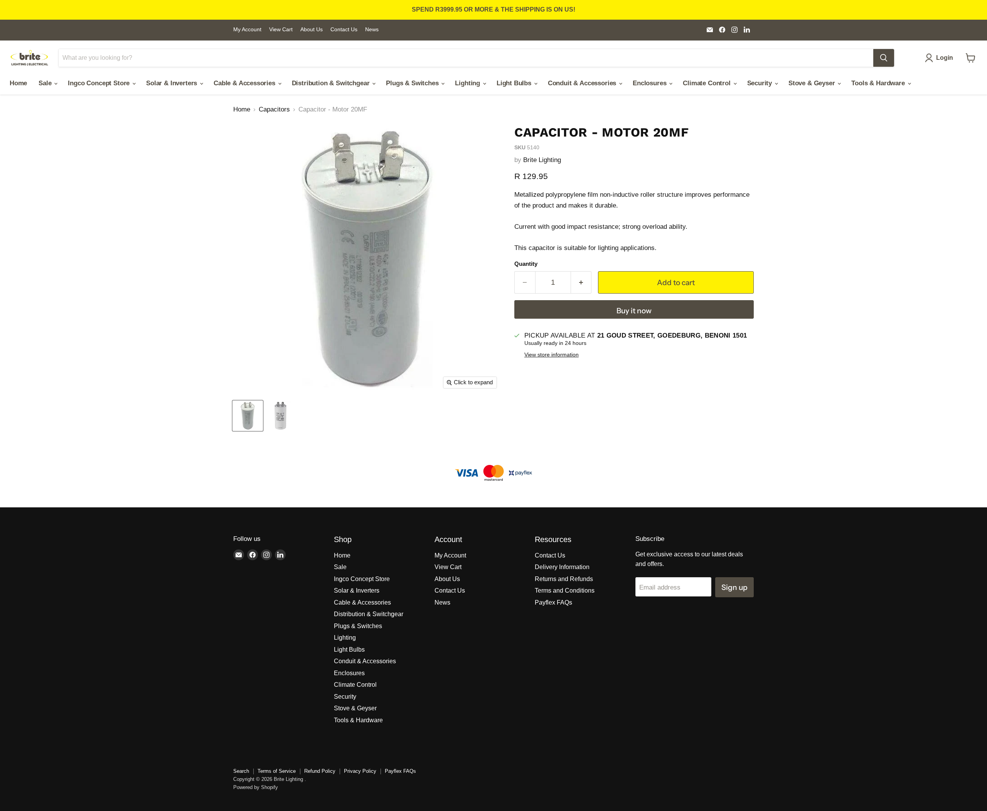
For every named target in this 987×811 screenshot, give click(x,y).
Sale (46, 83)
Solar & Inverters (172, 83)
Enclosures (650, 83)
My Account (247, 29)
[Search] (883, 58)
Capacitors (274, 109)
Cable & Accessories (245, 83)
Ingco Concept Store (99, 83)
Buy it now (634, 310)
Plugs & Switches (413, 83)
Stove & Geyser (812, 83)
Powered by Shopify (255, 787)
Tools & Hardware (878, 83)
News (372, 29)
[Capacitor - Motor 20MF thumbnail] (247, 415)
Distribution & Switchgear (332, 83)
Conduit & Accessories (583, 83)
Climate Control (707, 83)
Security (760, 83)
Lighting (468, 83)
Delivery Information (562, 567)
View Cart (281, 29)
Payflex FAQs (553, 602)
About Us (311, 29)
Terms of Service (277, 771)
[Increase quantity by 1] (581, 282)
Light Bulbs (515, 83)
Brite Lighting (542, 160)
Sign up (734, 587)
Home (18, 83)
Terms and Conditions (565, 590)
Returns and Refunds (564, 579)
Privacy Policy (360, 771)
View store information (551, 355)
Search (241, 771)
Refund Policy (319, 771)
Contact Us (343, 29)
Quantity (525, 264)
